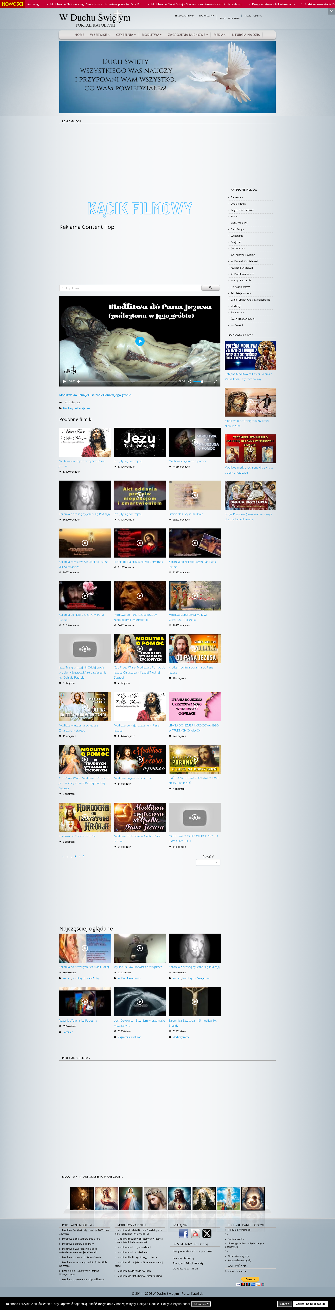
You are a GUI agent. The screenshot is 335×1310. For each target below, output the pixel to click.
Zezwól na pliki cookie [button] (311, 1303)
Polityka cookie (235, 1239)
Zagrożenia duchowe (186, 35)
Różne (233, 216)
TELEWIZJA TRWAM (184, 16)
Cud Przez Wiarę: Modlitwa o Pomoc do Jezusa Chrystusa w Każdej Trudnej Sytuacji (139, 672)
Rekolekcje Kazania (240, 293)
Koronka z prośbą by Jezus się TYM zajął (84, 514)
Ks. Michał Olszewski (241, 267)
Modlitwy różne (181, 1037)
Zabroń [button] (284, 1303)
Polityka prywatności (238, 1229)
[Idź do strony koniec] (83, 856)
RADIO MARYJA (206, 16)
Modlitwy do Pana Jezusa (76, 408)
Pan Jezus (235, 242)
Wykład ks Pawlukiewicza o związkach (138, 967)
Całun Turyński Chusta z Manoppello (250, 299)
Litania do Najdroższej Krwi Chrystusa (138, 562)
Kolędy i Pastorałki (240, 280)
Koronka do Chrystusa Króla (77, 836)
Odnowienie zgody (238, 1256)
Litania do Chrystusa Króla (186, 514)
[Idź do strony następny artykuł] (79, 856)
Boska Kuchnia (238, 203)
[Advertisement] (167, 153)
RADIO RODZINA (253, 16)
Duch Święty (237, 229)
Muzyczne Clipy (238, 223)
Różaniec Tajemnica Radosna (78, 1020)
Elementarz (236, 197)
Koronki (67, 978)
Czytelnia (124, 35)
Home (79, 35)
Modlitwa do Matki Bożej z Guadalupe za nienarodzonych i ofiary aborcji (114, 4)
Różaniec (68, 1032)
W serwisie (99, 35)
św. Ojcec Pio (237, 248)
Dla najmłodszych (240, 287)
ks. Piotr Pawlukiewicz (129, 978)
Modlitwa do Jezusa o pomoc (187, 461)
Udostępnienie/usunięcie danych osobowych (244, 1245)
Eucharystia (236, 235)
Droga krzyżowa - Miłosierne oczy (190, 4)
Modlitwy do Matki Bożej (86, 978)
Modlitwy (235, 306)
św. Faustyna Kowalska (242, 255)
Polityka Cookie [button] (148, 1304)
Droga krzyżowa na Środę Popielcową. (304, 4)
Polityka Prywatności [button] (175, 1304)
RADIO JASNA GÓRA (230, 18)
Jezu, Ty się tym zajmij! (128, 461)
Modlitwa (150, 35)
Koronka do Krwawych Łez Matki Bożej (84, 967)
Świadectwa (237, 312)
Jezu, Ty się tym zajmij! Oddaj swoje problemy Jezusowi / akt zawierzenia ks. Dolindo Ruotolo (82, 672)
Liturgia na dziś (246, 35)
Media (219, 35)
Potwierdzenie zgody (239, 1260)
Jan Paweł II (236, 325)
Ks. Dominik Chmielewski (244, 261)
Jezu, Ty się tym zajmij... (129, 514)
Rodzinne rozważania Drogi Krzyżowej (245, 4)
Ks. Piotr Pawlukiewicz (242, 274)
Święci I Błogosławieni (242, 319)
